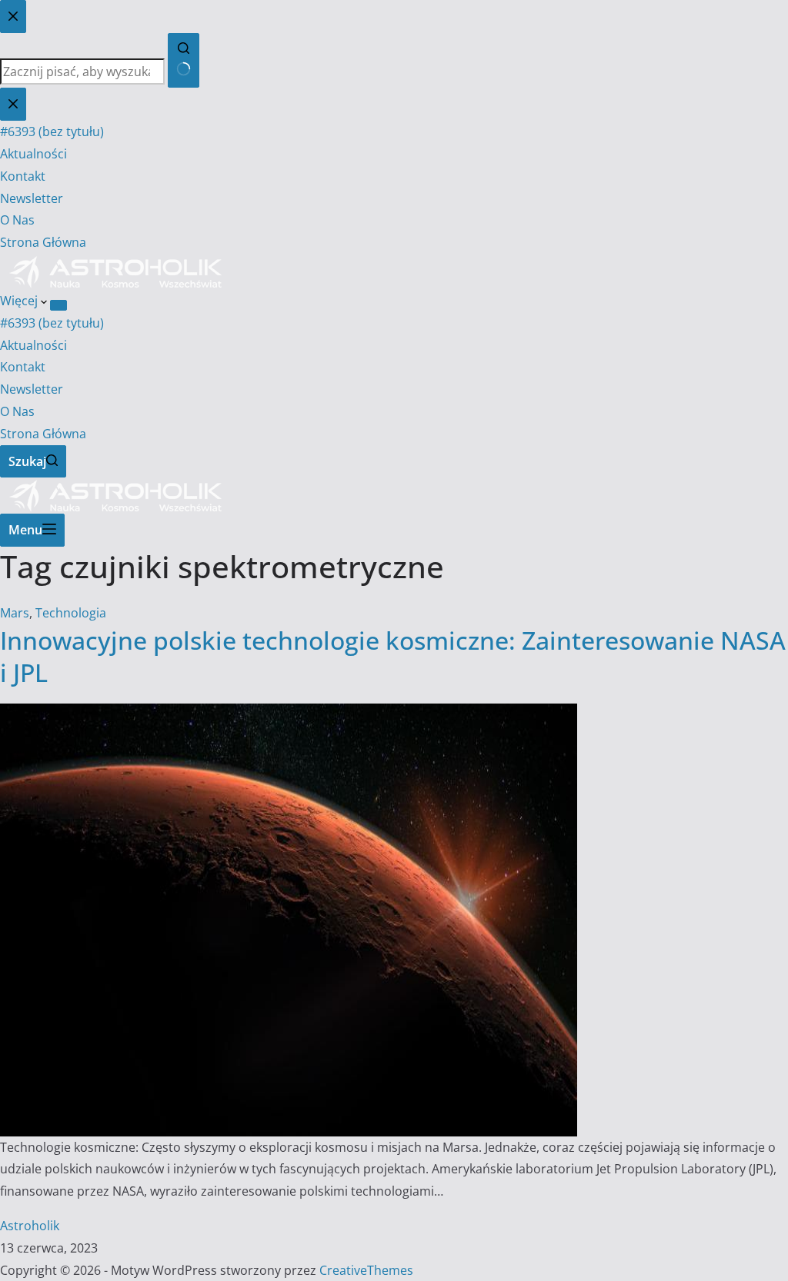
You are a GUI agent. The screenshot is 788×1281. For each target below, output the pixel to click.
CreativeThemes (366, 1270)
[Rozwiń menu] (58, 305)
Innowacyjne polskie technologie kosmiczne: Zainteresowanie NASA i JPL (393, 656)
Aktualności (33, 345)
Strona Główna (43, 433)
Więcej (20, 300)
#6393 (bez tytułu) (52, 322)
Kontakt (22, 366)
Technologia (70, 612)
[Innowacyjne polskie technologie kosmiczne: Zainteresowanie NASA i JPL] (288, 714)
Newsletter (31, 389)
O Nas (17, 411)
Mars (14, 612)
